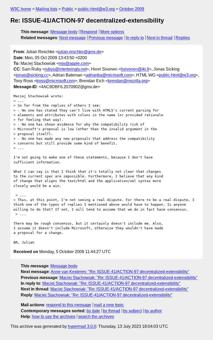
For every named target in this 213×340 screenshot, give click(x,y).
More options (112, 32)
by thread (111, 311)
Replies (183, 38)
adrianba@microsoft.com (109, 75)
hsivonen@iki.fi (135, 69)
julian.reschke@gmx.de (79, 52)
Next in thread (159, 38)
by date (93, 311)
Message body (63, 32)
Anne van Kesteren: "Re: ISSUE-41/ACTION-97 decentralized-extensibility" (120, 271)
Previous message (106, 38)
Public (68, 9)
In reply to (135, 38)
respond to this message (68, 305)
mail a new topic (109, 305)
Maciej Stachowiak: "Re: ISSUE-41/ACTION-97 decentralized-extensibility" (128, 277)
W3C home (20, 9)
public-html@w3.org (96, 9)
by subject (132, 311)
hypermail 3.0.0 (82, 326)
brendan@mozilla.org (128, 81)
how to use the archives (53, 316)
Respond (88, 32)
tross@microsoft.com (55, 81)
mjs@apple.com (74, 63)
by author (153, 311)
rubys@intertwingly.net (65, 69)
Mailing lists (46, 9)
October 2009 (131, 9)
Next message (72, 38)
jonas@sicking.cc (32, 75)
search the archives (96, 316)
